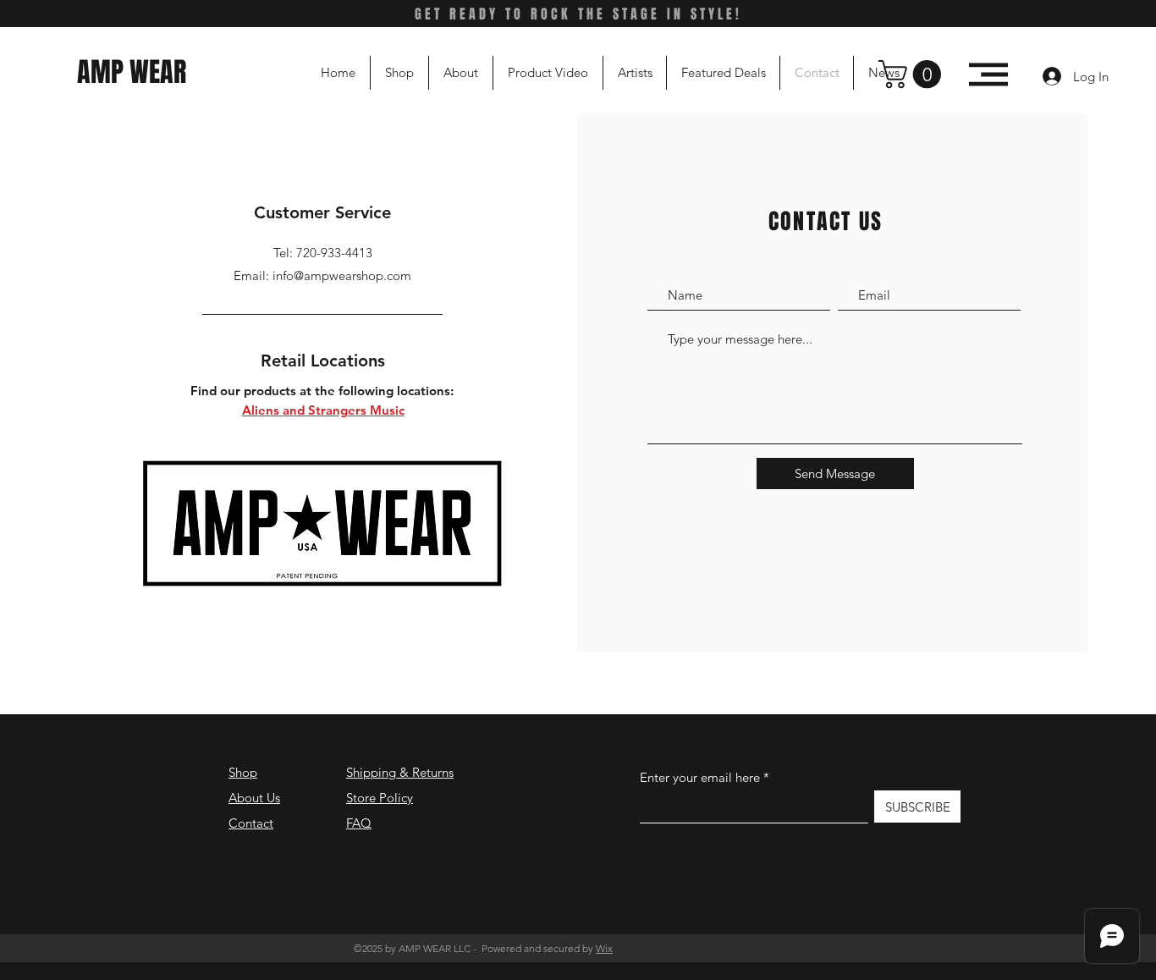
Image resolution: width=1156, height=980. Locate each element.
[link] (913, 74)
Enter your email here (700, 777)
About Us (254, 798)
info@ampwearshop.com (341, 275)
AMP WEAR (134, 72)
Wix (604, 948)
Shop (242, 772)
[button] (988, 74)
